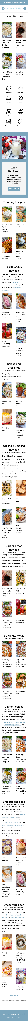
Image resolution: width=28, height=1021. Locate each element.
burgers (11, 468)
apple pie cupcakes (17, 917)
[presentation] (7, 30)
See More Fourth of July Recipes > (14, 274)
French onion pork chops (12, 725)
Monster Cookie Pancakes (11, 822)
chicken (7, 471)
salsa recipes (14, 285)
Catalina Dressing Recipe (19, 403)
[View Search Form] (24, 8)
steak (17, 468)
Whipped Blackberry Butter (6, 314)
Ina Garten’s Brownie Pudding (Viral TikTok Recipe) (20, 957)
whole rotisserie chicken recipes (13, 722)
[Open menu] (3, 8)
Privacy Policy (16, 1017)
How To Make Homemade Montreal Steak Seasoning (7, 532)
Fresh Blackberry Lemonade (6, 343)
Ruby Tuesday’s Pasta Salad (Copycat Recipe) (20, 350)
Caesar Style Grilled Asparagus (7, 501)
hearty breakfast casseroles (12, 825)
